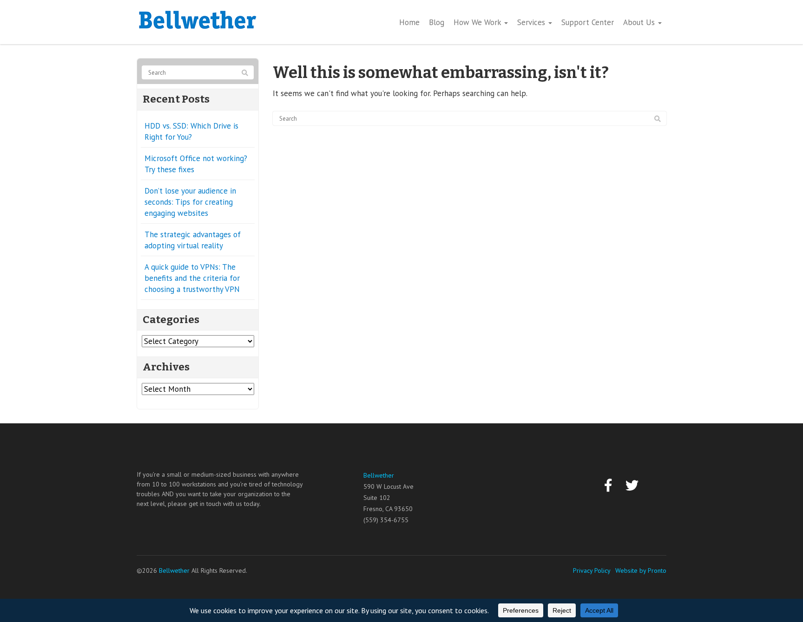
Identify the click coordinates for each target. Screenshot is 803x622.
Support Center (587, 22)
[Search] (657, 118)
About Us (640, 22)
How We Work (478, 22)
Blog (436, 22)
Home (409, 22)
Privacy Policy (592, 570)
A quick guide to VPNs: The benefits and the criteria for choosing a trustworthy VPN (192, 278)
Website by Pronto (640, 570)
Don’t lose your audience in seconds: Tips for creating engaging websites (190, 202)
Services (532, 22)
